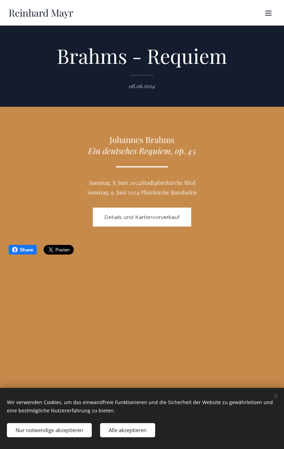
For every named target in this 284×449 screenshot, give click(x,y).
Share (26, 249)
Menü (268, 13)
